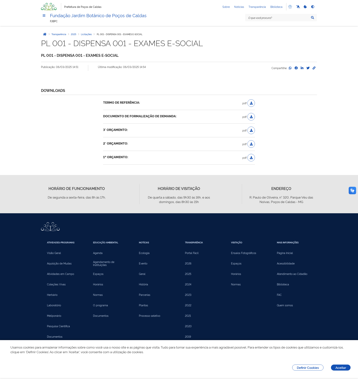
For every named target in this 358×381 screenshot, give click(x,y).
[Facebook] (296, 68)
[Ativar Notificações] (298, 7)
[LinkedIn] (302, 68)
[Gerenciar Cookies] (305, 7)
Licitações (86, 34)
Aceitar (340, 367)
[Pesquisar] (312, 18)
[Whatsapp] (290, 68)
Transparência (257, 6)
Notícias (239, 6)
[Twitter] (308, 68)
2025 (73, 34)
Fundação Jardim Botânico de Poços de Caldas (98, 15)
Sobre (226, 6)
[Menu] (44, 15)
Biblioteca (276, 6)
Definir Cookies (308, 367)
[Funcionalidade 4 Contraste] (312, 7)
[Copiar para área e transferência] (314, 68)
